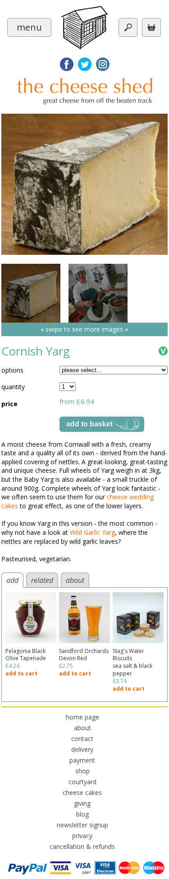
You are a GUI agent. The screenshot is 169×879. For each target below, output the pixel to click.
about (75, 580)
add (12, 580)
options (12, 370)
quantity (13, 386)
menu (29, 27)
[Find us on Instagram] (103, 64)
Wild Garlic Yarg (92, 532)
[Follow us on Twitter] (84, 64)
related (42, 580)
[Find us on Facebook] (66, 64)
